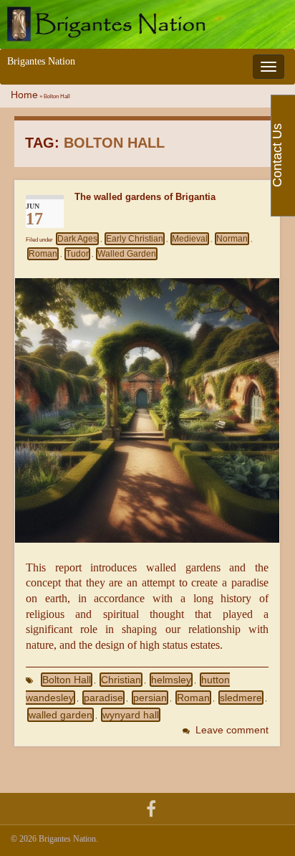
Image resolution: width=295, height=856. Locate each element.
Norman (232, 239)
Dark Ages (77, 239)
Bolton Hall (66, 679)
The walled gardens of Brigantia (145, 196)
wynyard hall (130, 715)
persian (150, 697)
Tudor (77, 254)
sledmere (241, 697)
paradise (103, 697)
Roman (43, 254)
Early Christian (134, 239)
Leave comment (232, 730)
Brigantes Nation (41, 61)
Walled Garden (126, 254)
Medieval (190, 239)
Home (24, 95)
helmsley (171, 679)
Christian (121, 679)
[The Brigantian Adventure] (151, 807)
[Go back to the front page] (147, 24)
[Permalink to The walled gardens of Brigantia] (147, 409)
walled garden (60, 715)
